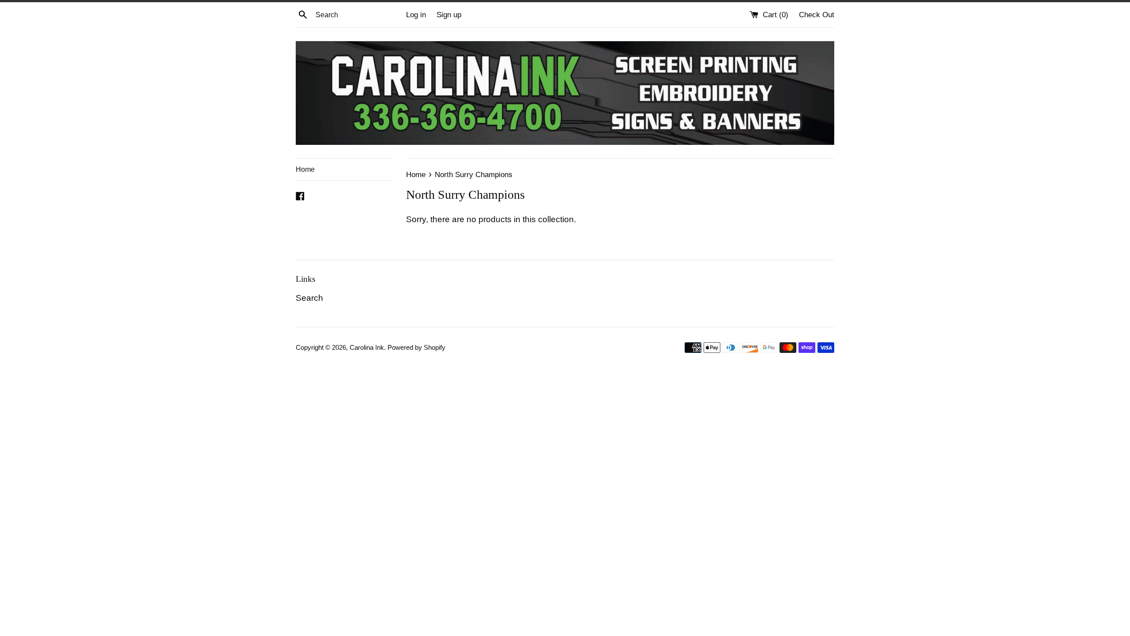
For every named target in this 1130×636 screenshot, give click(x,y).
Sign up (449, 15)
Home (305, 169)
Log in (416, 15)
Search (309, 298)
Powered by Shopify (416, 347)
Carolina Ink (367, 347)
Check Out (816, 15)
